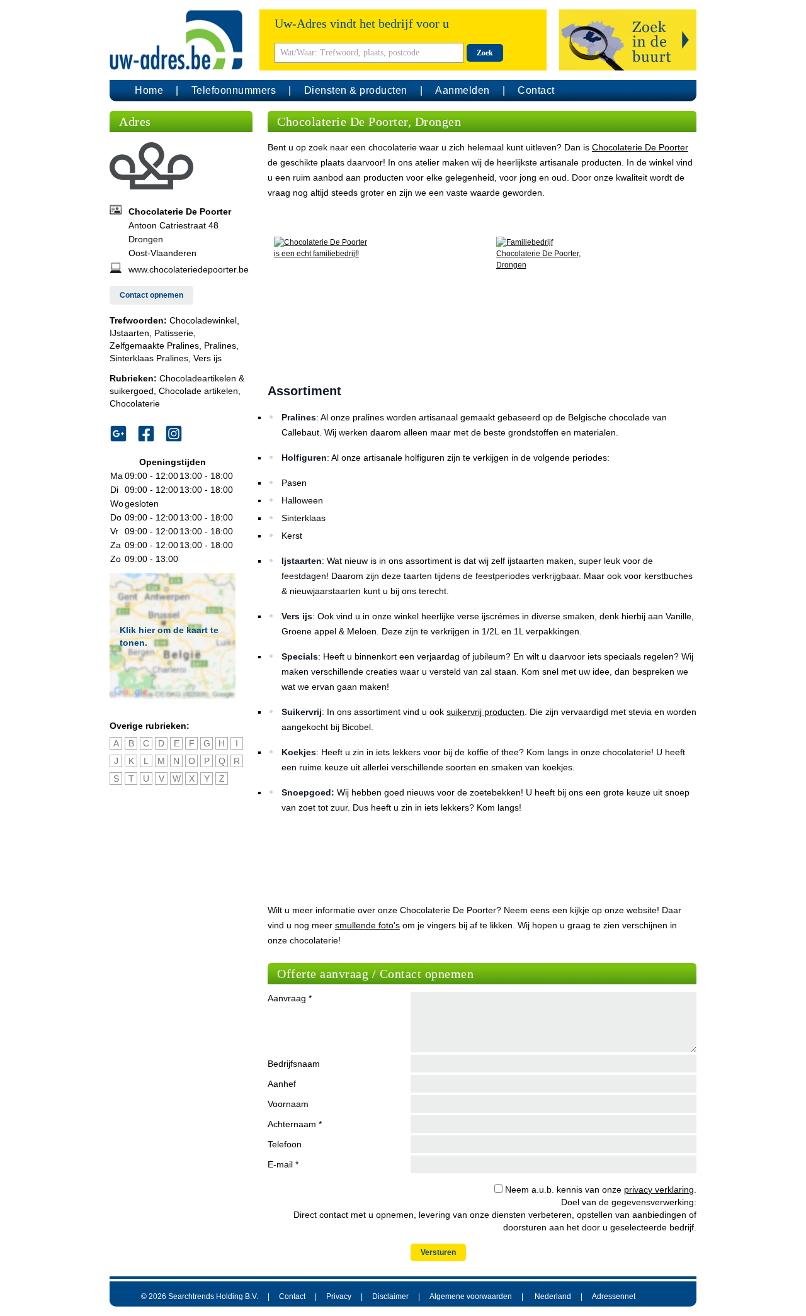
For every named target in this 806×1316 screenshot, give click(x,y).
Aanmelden (462, 90)
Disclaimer (390, 1296)
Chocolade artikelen (198, 391)
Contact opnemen (151, 295)
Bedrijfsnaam (294, 1064)
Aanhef (282, 1084)
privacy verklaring (659, 1189)
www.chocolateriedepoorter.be (188, 269)
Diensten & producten (355, 90)
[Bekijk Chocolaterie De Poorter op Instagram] (179, 433)
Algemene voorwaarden (470, 1296)
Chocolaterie (135, 403)
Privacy (338, 1296)
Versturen (438, 1252)
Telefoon (285, 1144)
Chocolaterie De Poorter (640, 147)
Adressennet (613, 1296)
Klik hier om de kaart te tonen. (169, 636)
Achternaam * (295, 1124)
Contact (536, 90)
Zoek (485, 52)
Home (149, 90)
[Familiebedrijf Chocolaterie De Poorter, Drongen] (371, 296)
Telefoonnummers (233, 90)
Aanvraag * (290, 998)
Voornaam (288, 1104)
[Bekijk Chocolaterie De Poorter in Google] (123, 433)
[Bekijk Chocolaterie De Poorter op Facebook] (151, 433)
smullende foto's (367, 925)
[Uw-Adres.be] (178, 39)
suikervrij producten (485, 712)
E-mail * (283, 1164)
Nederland (553, 1296)
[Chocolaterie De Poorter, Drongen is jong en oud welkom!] (593, 296)
